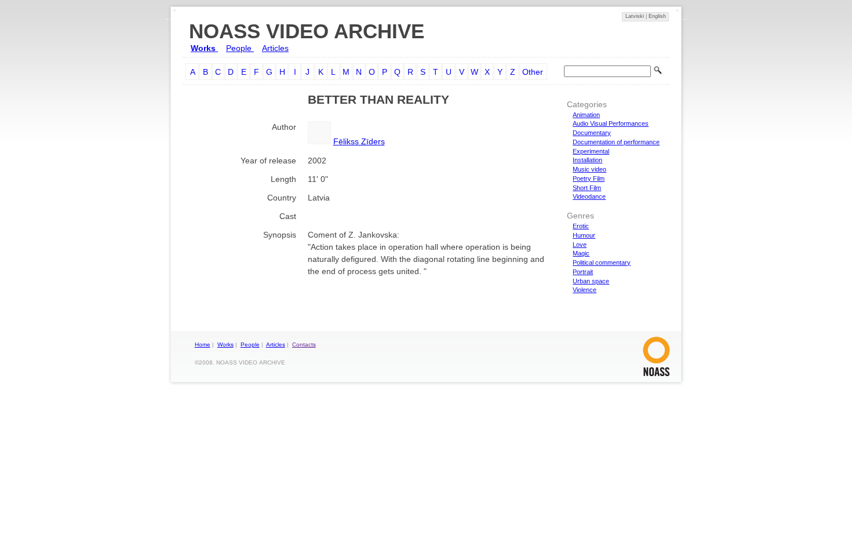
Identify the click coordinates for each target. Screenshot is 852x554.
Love (580, 244)
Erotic (581, 226)
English (657, 16)
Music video (589, 169)
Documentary (592, 132)
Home (202, 344)
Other (532, 71)
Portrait (583, 271)
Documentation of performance (616, 141)
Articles (275, 48)
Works (204, 48)
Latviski (635, 16)
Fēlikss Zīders (359, 141)
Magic (581, 253)
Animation (586, 114)
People (240, 48)
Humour (584, 235)
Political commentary (602, 262)
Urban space (591, 281)
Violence (584, 289)
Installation (587, 159)
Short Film (587, 187)
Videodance (589, 196)
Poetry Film (589, 178)
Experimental (591, 151)
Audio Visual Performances (611, 123)
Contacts (304, 344)
